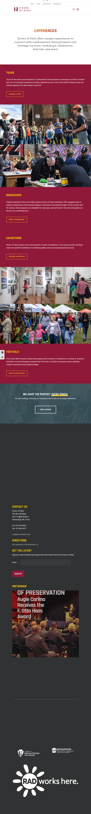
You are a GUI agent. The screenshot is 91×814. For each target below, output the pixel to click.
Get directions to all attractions (24, 544)
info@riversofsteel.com (21, 534)
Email (15, 562)
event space (59, 394)
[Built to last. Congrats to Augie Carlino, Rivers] (45, 623)
